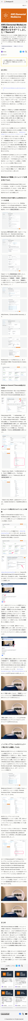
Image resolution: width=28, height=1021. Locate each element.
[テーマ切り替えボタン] (26, 1)
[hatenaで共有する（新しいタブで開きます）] (20, 52)
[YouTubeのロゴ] (26, 1014)
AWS (3, 48)
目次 (24, 5)
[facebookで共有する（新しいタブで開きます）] (23, 52)
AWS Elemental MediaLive (7, 46)
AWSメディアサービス (19, 46)
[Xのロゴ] (23, 1014)
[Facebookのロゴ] (20, 1014)
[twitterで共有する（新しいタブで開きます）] (26, 52)
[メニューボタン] (2, 1)
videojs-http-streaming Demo (8, 572)
